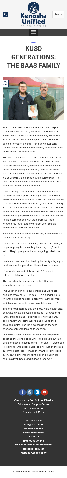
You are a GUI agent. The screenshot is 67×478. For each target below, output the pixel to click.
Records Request (33, 448)
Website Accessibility (34, 452)
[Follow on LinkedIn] (37, 392)
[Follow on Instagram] (29, 392)
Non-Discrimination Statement (33, 444)
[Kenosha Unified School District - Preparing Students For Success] (34, 14)
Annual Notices (33, 428)
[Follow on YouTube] (44, 392)
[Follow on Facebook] (22, 392)
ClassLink (34, 436)
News (33, 43)
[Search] (5, 14)
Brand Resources (33, 432)
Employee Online (33, 440)
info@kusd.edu (33, 424)
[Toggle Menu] (33, 32)
